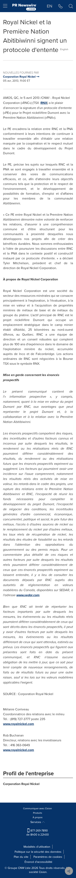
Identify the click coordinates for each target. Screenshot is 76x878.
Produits (37, 813)
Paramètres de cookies (47, 857)
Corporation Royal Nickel (21, 784)
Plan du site (21, 857)
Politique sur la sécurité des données (38, 852)
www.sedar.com (28, 595)
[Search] (71, 6)
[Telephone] (60, 6)
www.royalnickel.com (18, 724)
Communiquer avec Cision (37, 808)
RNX (44, 102)
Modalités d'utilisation (37, 847)
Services (36, 822)
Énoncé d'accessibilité (38, 862)
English (64, 49)
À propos (38, 817)
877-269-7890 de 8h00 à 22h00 (37, 832)
